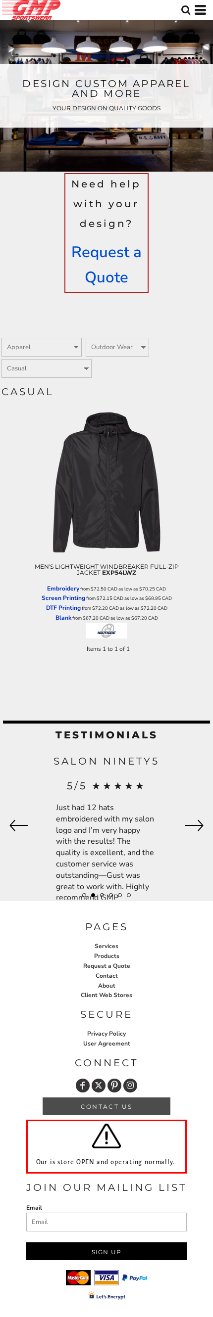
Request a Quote (106, 966)
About (106, 986)
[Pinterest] (114, 1085)
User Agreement (106, 1043)
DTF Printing (63, 608)
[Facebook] (83, 1085)
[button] (186, 10)
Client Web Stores (106, 995)
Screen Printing (63, 598)
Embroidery (63, 588)
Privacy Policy (106, 1034)
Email (34, 1208)
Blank (63, 618)
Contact (107, 976)
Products (106, 956)
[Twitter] (99, 1085)
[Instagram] (130, 1085)
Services (106, 946)
